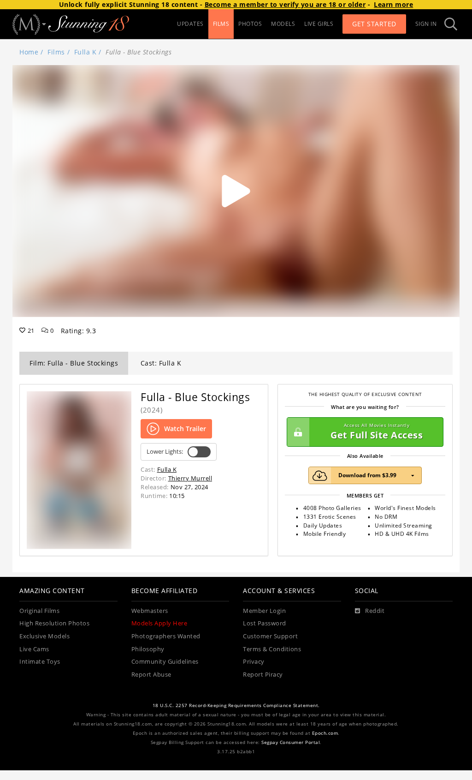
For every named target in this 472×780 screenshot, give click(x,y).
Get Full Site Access (376, 431)
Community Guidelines (165, 662)
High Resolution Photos (54, 623)
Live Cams (34, 649)
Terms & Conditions (272, 649)
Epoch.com (325, 733)
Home (28, 52)
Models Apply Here (159, 623)
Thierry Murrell (190, 478)
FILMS (221, 24)
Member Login (264, 611)
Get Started (374, 23)
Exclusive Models (44, 636)
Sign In (426, 24)
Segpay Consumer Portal (290, 742)
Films (56, 52)
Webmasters (149, 611)
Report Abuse (151, 674)
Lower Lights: (165, 452)
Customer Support (270, 636)
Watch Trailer (185, 428)
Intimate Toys (39, 662)
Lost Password (264, 623)
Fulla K (85, 52)
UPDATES (190, 24)
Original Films (39, 611)
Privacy (254, 662)
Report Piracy (263, 674)
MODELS (283, 24)
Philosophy (148, 649)
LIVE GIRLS (318, 24)
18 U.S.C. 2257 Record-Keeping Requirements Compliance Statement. (236, 705)
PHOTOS (250, 24)
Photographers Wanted (166, 636)
